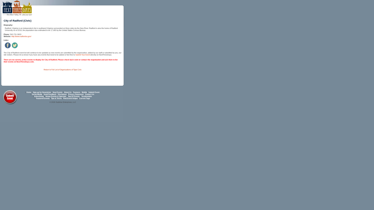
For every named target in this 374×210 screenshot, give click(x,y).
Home (28, 92)
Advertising (39, 96)
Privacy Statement (76, 94)
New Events (58, 92)
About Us (68, 92)
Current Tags (84, 98)
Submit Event (93, 92)
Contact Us (89, 94)
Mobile (84, 92)
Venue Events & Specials (55, 96)
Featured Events (43, 98)
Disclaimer (62, 94)
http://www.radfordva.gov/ (21, 36)
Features (76, 92)
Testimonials (86, 96)
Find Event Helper (70, 98)
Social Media (37, 94)
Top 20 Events (74, 96)
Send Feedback (50, 94)
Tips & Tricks (56, 98)
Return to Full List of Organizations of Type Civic (63, 70)
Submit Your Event (82, 55)
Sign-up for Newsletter (42, 92)
